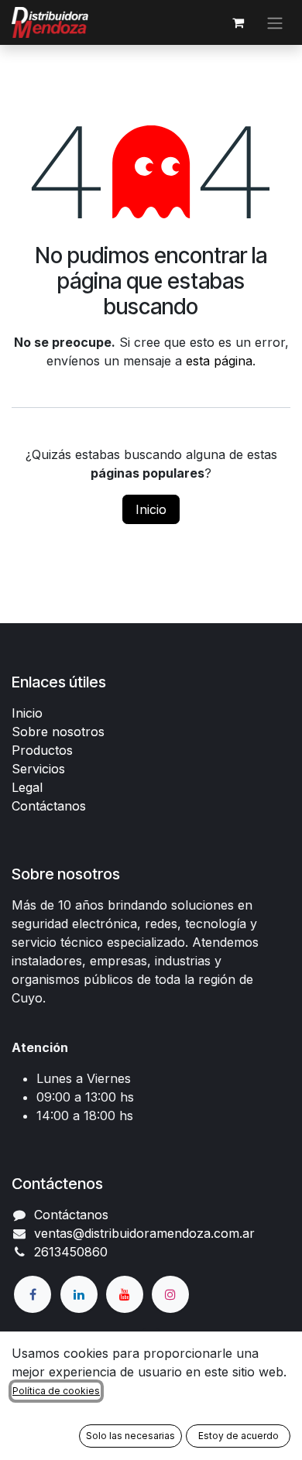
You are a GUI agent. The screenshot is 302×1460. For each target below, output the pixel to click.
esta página (219, 360)
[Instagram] (170, 1294)
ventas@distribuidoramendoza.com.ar (144, 1233)
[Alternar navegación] (274, 22)
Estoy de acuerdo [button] (238, 1435)
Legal (27, 787)
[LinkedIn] (79, 1294)
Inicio (151, 509)
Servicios (38, 768)
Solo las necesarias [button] (130, 1435)
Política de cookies (56, 1391)
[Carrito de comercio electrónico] (237, 22)
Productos (42, 750)
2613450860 (71, 1252)
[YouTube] (124, 1294)
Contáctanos (49, 806)
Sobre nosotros (58, 731)
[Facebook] (32, 1294)
